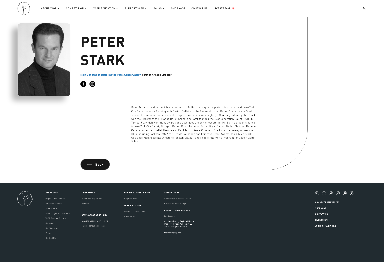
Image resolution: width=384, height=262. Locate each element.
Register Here (130, 198)
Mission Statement (54, 203)
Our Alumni (50, 223)
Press (48, 233)
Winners (85, 203)
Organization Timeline (55, 198)
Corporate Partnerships (175, 203)
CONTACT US (199, 8)
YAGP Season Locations (94, 215)
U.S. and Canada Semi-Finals (95, 220)
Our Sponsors (51, 228)
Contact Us (50, 238)
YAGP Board (51, 208)
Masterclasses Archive (134, 211)
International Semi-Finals (93, 225)
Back (99, 164)
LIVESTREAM (221, 8)
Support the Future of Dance (177, 198)
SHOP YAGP (178, 8)
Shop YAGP (320, 208)
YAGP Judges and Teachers (57, 213)
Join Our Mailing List (326, 226)
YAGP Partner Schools (55, 218)
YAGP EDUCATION (132, 205)
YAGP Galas (129, 216)
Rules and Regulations (92, 198)
